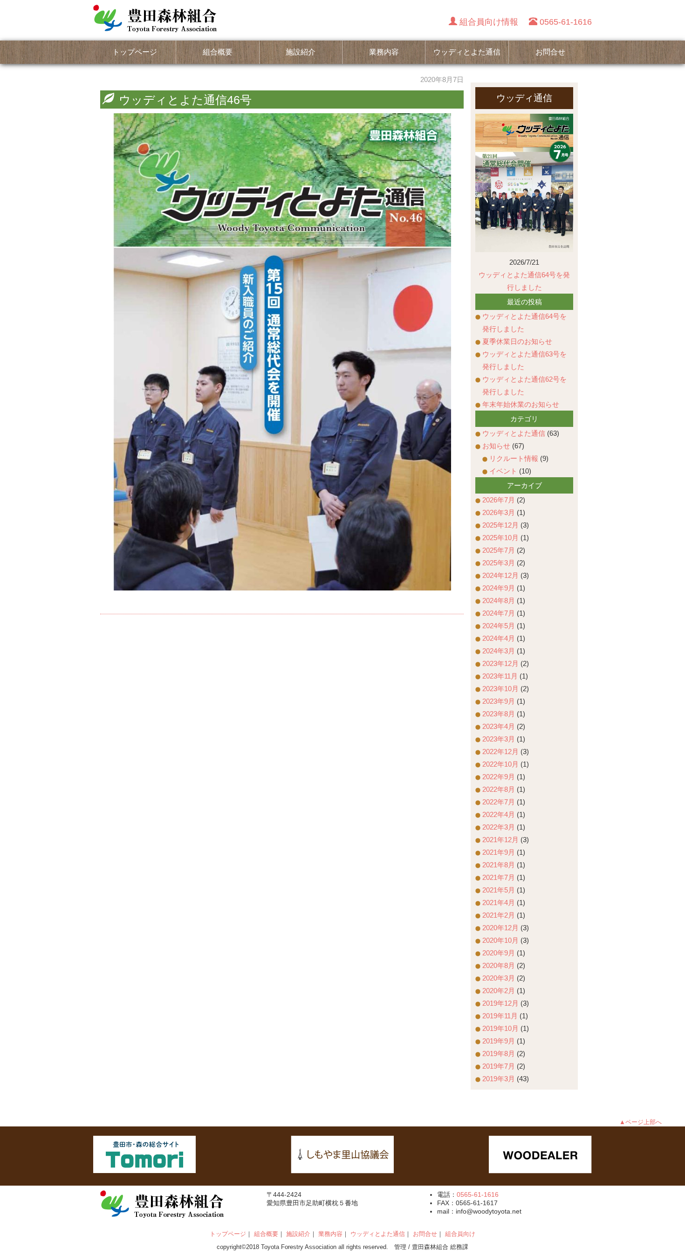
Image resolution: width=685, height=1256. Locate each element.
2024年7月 (498, 613)
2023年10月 (500, 689)
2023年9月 (498, 701)
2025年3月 (498, 563)
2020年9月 (498, 953)
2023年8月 (498, 714)
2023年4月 (498, 726)
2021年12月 (500, 840)
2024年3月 (498, 651)
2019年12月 (500, 1003)
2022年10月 (500, 764)
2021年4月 (498, 902)
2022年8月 (498, 789)
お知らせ (496, 446)
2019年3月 (498, 1079)
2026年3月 (498, 512)
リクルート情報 (513, 458)
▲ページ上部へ (640, 1122)
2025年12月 (500, 525)
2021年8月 (498, 865)
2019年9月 (498, 1041)
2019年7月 (498, 1066)
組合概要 (218, 52)
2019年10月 (500, 1028)
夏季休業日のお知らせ (517, 341)
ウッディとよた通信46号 (185, 99)
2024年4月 (498, 638)
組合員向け (460, 1233)
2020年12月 (500, 928)
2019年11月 (500, 1016)
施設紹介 (300, 52)
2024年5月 (498, 626)
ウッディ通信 (524, 98)
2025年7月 (498, 550)
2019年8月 (498, 1053)
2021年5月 (498, 890)
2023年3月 (498, 739)
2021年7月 (498, 877)
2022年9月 (498, 777)
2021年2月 (498, 915)
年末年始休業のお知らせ (520, 404)
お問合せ (550, 52)
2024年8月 (498, 600)
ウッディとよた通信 (466, 52)
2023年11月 (500, 676)
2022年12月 (500, 751)
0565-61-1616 (478, 1194)
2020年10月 (500, 940)
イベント (503, 471)
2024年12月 (500, 575)
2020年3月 (498, 978)
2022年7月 (498, 802)
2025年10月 (500, 538)
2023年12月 (500, 663)
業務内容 (384, 52)
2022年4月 (498, 814)
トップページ (134, 52)
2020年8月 (498, 965)
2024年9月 (498, 588)
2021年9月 (498, 852)
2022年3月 (498, 827)
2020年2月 (498, 991)
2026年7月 (498, 500)
